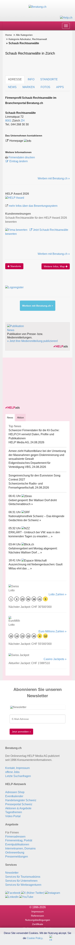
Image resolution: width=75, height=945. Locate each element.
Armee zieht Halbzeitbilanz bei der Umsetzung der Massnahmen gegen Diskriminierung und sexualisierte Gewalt (37, 454)
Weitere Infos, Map (54, 266)
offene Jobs (12, 772)
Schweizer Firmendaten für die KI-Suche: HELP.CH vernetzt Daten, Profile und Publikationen (34, 434)
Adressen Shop (14, 792)
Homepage (16, 140)
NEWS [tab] (12, 87)
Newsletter (11, 872)
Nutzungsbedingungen (37, 920)
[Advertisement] (31, 382)
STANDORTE (49, 79)
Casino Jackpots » (55, 659)
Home (8, 34)
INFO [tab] (31, 79)
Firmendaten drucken (22, 157)
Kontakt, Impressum (17, 767)
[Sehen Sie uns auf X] (32, 892)
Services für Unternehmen (21, 880)
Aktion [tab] (20, 417)
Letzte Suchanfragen (18, 776)
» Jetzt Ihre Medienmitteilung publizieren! (32, 340)
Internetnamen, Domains (20, 848)
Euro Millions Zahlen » (52, 631)
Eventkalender (14, 796)
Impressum (37, 911)
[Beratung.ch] (37, 6)
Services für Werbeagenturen (23, 884)
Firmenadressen (15, 836)
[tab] (10, 417)
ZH (23, 120)
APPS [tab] (60, 87)
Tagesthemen (13, 812)
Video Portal (13, 816)
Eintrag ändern (18, 161)
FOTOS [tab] (45, 87)
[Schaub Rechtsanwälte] (14, 197)
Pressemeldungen (16, 856)
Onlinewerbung (14, 852)
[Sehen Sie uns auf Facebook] (12, 892)
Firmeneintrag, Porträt (18, 840)
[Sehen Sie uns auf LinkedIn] (12, 896)
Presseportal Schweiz (18, 804)
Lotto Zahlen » (57, 594)
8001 (8, 120)
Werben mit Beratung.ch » (54, 178)
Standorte (15, 266)
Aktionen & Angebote (18, 808)
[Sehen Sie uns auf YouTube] (26, 896)
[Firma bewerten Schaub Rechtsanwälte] (16, 229)
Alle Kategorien (24, 34)
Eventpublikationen (17, 844)
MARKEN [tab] (28, 87)
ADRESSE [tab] (15, 79)
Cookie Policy (34, 937)
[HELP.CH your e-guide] (66, 17)
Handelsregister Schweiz (20, 800)
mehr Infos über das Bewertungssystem (33, 205)
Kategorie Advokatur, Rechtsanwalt (28, 39)
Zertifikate (37, 924)
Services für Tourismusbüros (22, 876)
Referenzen (37, 915)
